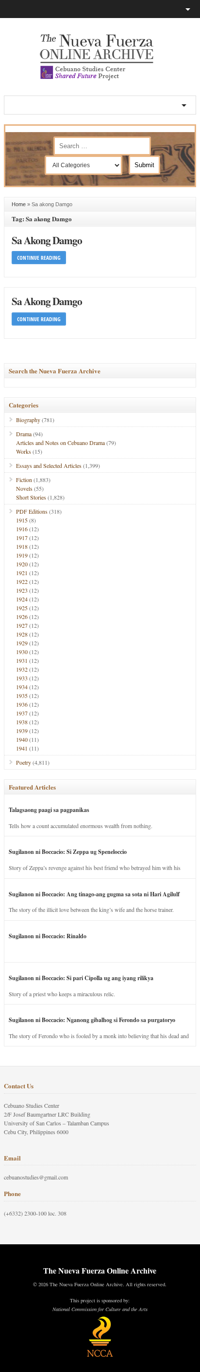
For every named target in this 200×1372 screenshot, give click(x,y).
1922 (22, 581)
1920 (22, 564)
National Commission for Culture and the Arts (100, 1309)
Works (23, 451)
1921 (22, 573)
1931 (22, 660)
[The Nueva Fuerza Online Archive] (100, 78)
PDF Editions (32, 511)
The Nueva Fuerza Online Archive (99, 1270)
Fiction (24, 479)
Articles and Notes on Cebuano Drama (60, 442)
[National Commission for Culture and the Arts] (100, 1355)
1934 (22, 687)
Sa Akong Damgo (47, 240)
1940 (22, 739)
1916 (22, 529)
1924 (22, 599)
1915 (22, 520)
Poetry (23, 762)
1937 (22, 713)
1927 (22, 625)
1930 (22, 652)
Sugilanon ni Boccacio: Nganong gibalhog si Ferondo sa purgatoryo (92, 1020)
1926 (22, 616)
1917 (22, 537)
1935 (22, 695)
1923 (22, 590)
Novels (24, 488)
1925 (22, 608)
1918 (22, 546)
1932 (22, 669)
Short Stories (31, 497)
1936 (22, 704)
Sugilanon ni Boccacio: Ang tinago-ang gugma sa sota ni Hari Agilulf (94, 894)
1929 (22, 643)
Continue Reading (39, 257)
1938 (22, 722)
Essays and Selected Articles (49, 465)
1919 (22, 555)
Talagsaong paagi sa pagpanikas (49, 810)
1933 (22, 678)
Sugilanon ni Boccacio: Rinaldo (47, 936)
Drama (24, 434)
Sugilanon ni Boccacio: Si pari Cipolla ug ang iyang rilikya (81, 978)
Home (19, 204)
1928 (22, 634)
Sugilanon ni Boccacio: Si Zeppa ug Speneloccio (68, 852)
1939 (22, 730)
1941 (22, 748)
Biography (28, 420)
